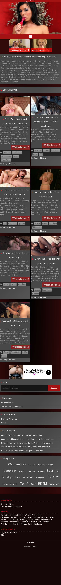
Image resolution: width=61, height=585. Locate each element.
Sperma (7, 152)
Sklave (37, 223)
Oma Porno (6, 160)
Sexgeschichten (9, 164)
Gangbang (55, 150)
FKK (41, 154)
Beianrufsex (31, 471)
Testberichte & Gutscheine (11, 406)
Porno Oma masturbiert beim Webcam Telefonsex (21, 435)
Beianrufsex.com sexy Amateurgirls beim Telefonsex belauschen (27, 443)
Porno (34, 154)
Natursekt (12, 223)
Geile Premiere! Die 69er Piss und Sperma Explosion (22, 450)
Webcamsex (6, 156)
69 (5, 223)
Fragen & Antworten (9, 419)
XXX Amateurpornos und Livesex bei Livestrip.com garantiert (25, 447)
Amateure (28, 477)
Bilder (3, 423)
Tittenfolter (36, 227)
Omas (15, 156)
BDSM (44, 223)
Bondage (53, 223)
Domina (35, 293)
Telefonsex (16, 152)
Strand (46, 150)
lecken (3, 356)
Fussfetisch (46, 290)
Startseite (30, 542)
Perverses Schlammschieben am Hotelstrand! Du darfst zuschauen (47, 121)
